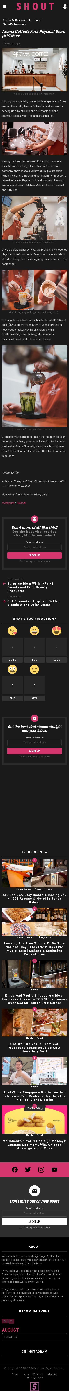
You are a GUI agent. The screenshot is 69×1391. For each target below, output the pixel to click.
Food (40, 1038)
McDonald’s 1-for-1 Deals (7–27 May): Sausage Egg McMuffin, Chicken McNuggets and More (34, 1144)
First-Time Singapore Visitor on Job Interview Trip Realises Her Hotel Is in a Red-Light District (34, 1096)
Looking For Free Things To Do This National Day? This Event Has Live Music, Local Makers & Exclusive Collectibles (34, 949)
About (15, 1374)
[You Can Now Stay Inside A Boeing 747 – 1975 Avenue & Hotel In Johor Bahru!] (34, 873)
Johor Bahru (23, 889)
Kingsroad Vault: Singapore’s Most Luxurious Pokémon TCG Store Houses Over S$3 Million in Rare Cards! (34, 999)
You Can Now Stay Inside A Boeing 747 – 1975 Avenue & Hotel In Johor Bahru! (34, 898)
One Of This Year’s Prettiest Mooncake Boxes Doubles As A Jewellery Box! (34, 1047)
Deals (29, 1038)
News (38, 889)
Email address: (34, 542)
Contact (37, 1374)
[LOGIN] (65, 6)
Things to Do (45, 937)
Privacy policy (34, 1378)
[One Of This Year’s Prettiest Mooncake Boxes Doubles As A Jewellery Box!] (34, 1022)
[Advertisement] (34, 807)
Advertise (51, 1374)
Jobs (26, 1374)
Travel (49, 889)
